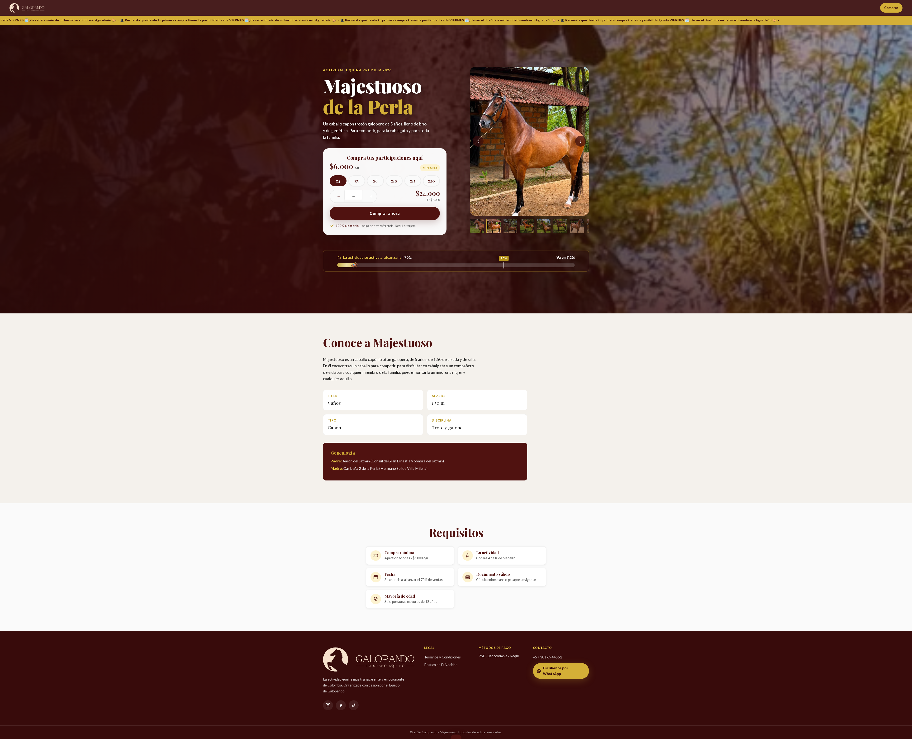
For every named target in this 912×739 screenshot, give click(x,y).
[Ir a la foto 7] (577, 226)
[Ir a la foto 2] (493, 226)
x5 (357, 180)
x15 (412, 180)
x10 (394, 180)
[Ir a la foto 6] (560, 226)
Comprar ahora (385, 213)
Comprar (891, 8)
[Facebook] (341, 705)
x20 (431, 180)
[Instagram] (328, 705)
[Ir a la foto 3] (510, 226)
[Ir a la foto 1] (477, 226)
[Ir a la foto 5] (543, 226)
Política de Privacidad (440, 664)
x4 (338, 180)
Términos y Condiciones (442, 657)
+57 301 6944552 (547, 657)
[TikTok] (354, 705)
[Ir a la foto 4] (527, 226)
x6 (375, 180)
